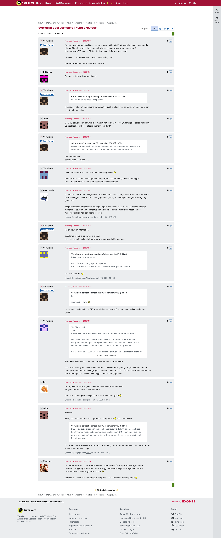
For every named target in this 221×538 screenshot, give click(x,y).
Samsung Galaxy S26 (130, 525)
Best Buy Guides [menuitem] (63, 3)
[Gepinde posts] (172, 28)
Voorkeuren (84, 533)
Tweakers (21, 516)
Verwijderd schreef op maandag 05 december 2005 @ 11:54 (99, 426)
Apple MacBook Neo (130, 514)
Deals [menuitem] (118, 3)
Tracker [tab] (216, 13)
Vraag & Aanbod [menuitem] (97, 3)
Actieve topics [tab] (216, 21)
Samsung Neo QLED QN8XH (133, 518)
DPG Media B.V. (49, 516)
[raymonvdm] (44, 197)
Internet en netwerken (55, 23)
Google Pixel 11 (127, 522)
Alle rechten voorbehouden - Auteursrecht (36, 519)
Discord (178, 529)
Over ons (83, 518)
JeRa (45, 118)
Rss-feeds (179, 525)
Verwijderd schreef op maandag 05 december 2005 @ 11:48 (99, 293)
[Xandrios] (44, 468)
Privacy (72, 529)
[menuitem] (176, 3)
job (44, 382)
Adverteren (74, 514)
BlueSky (178, 514)
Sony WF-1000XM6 (129, 533)
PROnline (47, 72)
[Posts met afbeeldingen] (160, 28)
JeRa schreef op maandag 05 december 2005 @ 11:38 (96, 143)
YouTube (179, 518)
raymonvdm (48, 190)
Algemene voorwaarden (80, 525)
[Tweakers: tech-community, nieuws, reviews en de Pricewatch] (25, 3)
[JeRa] (44, 125)
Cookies (73, 533)
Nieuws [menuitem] (39, 3)
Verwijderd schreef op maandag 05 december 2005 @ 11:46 (99, 254)
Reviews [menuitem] (49, 3)
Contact (72, 518)
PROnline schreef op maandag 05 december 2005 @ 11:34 (98, 96)
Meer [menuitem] (126, 3)
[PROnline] (44, 78)
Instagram (179, 522)
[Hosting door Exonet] (183, 502)
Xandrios (47, 461)
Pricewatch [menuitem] (81, 3)
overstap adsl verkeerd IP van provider (101, 23)
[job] (44, 389)
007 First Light (127, 529)
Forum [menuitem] (110, 3)
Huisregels (74, 522)
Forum (40, 23)
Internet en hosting (74, 23)
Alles (154, 28)
